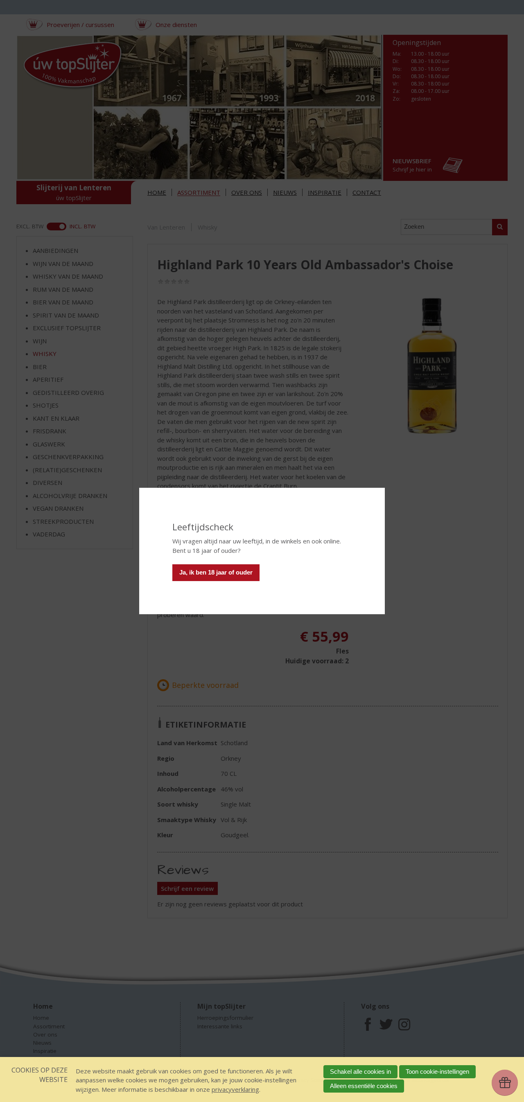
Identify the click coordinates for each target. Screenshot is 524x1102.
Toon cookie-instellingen (437, 1071)
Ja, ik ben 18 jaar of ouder (216, 572)
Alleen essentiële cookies (364, 1085)
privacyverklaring (235, 1089)
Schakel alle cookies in (360, 1071)
